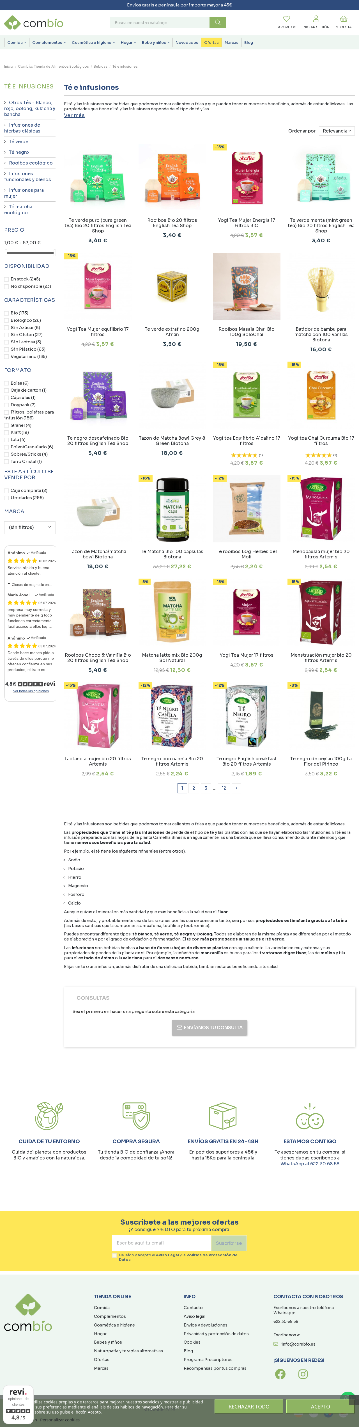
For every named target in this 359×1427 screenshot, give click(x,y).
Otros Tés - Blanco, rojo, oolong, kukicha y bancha (29, 108)
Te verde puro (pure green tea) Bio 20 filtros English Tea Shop (98, 225)
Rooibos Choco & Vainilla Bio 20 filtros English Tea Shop (98, 657)
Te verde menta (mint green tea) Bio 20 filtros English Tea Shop (321, 225)
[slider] (6, 252)
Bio (19, 313)
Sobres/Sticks (29, 454)
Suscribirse (229, 1243)
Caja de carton (29, 390)
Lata (18, 439)
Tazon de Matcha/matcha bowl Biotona (98, 554)
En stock (25, 279)
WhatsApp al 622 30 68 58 (309, 1164)
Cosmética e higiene (114, 1325)
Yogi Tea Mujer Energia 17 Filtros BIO (246, 223)
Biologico (26, 320)
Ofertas (101, 1359)
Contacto (193, 1307)
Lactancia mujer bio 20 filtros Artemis (98, 761)
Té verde (18, 142)
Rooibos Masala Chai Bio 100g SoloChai (246, 331)
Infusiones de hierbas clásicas (22, 128)
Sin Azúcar (25, 327)
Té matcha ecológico (18, 210)
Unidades (27, 497)
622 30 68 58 (285, 1321)
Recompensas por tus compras (215, 1368)
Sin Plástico (28, 349)
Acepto (320, 1406)
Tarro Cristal (26, 461)
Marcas (101, 1368)
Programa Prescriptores (208, 1359)
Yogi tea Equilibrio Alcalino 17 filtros (246, 440)
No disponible (31, 286)
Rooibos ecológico (31, 163)
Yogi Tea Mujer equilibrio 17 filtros (98, 331)
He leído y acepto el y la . (178, 1257)
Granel (21, 425)
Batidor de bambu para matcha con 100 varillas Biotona (321, 334)
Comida (102, 1307)
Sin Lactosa (26, 341)
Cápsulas (23, 397)
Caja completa (29, 490)
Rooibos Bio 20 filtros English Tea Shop (172, 223)
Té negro (19, 152)
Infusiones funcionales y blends (27, 176)
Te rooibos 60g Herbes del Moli (247, 554)
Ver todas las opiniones (31, 691)
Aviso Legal (167, 1255)
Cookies (192, 1342)
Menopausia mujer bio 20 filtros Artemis (321, 554)
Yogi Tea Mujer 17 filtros (246, 655)
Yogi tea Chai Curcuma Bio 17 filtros (321, 440)
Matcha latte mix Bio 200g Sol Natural (172, 657)
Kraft (20, 432)
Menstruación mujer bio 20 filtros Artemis (321, 657)
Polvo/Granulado (32, 446)
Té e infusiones (29, 86)
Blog (188, 1350)
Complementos (110, 1316)
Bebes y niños (108, 1342)
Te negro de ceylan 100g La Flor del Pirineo (321, 761)
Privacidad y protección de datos (216, 1333)
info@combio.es (299, 1344)
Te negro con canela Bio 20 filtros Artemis (172, 761)
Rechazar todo (249, 1406)
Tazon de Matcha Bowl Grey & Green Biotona (172, 440)
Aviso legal (194, 1316)
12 (224, 788)
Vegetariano (29, 356)
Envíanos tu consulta (213, 1028)
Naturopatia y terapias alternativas (128, 1350)
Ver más (74, 115)
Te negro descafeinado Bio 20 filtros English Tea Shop (97, 440)
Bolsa (20, 383)
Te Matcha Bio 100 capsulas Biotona (172, 554)
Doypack (23, 404)
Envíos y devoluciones (205, 1325)
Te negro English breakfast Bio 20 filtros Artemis (247, 761)
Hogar (100, 1333)
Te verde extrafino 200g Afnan (172, 331)
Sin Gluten (27, 334)
